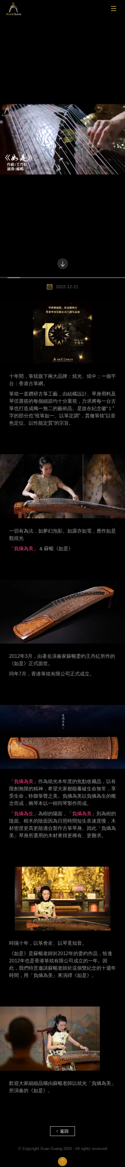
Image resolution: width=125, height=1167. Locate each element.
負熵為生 (23, 813)
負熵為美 (23, 781)
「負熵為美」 (23, 548)
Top (62, 1161)
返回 (64, 1131)
